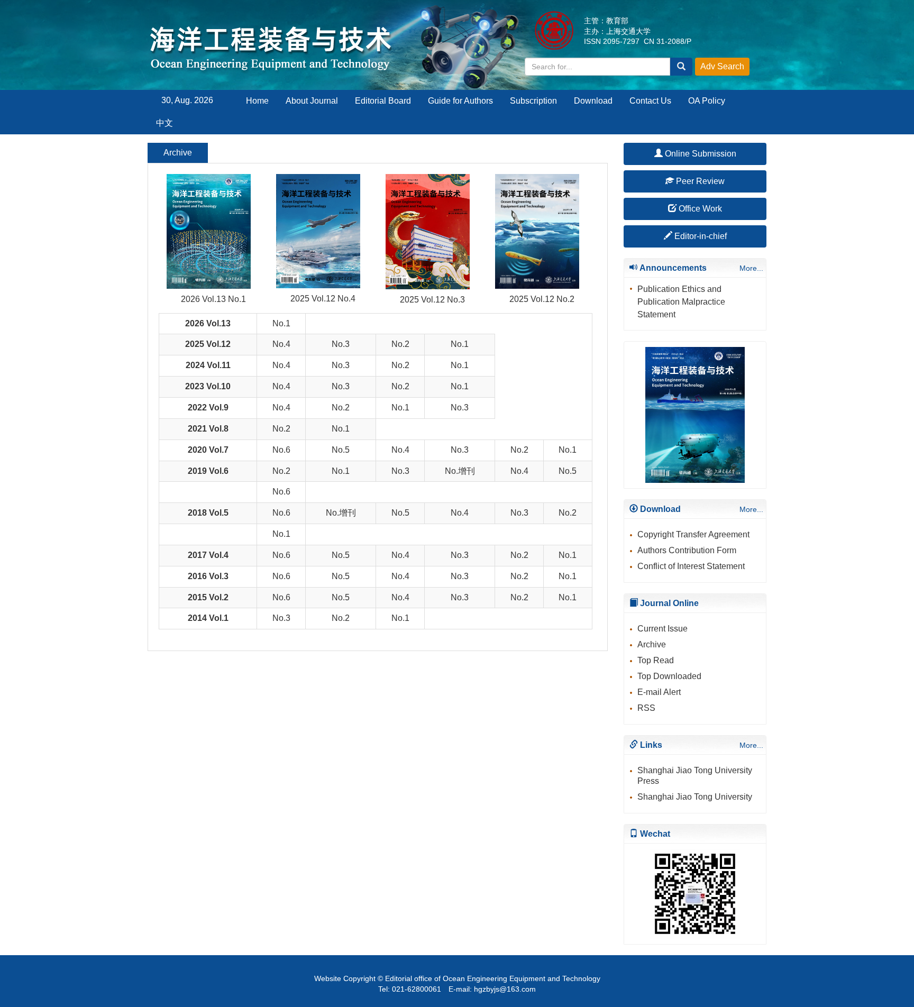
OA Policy (706, 100)
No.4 (281, 344)
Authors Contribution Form (686, 550)
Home (257, 100)
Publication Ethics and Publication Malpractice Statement (681, 302)
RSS (646, 707)
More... (751, 268)
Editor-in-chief (699, 236)
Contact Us (650, 100)
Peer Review (699, 181)
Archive (651, 644)
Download (593, 100)
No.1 (281, 323)
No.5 (341, 449)
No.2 (400, 344)
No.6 (281, 449)
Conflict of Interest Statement (691, 566)
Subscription (533, 100)
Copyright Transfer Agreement (693, 534)
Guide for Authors (460, 100)
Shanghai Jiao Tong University (694, 796)
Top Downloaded (669, 676)
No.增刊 (460, 470)
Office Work (699, 208)
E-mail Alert (659, 692)
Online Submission (699, 153)
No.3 (341, 344)
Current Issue (662, 628)
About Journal (312, 100)
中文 (164, 122)
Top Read (655, 660)
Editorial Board (383, 100)
